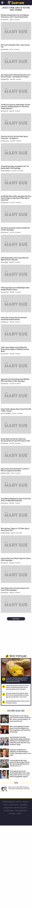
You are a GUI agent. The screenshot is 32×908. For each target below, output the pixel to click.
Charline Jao (5, 19)
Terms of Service (13, 804)
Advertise (25, 801)
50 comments (18, 232)
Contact (19, 813)
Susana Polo (5, 292)
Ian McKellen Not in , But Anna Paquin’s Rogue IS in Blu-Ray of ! (16, 198)
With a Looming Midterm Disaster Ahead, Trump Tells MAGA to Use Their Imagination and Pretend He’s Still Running (20, 729)
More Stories (16, 619)
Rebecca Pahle (6, 473)
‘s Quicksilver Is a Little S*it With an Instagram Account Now (15, 470)
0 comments (17, 19)
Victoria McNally (6, 413)
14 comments (20, 413)
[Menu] (2, 2)
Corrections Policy (8, 810)
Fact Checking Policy (21, 810)
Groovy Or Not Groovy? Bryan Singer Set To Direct (16, 559)
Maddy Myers (5, 79)
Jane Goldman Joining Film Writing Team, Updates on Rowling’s (15, 349)
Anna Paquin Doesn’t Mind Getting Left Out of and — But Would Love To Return (16, 76)
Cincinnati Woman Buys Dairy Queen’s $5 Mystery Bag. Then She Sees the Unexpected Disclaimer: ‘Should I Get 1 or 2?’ (20, 763)
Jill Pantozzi (5, 232)
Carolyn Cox (5, 111)
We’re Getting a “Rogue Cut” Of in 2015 (15, 529)
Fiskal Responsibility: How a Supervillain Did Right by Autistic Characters (14, 259)
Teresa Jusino (5, 141)
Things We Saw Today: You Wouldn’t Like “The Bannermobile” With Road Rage (15, 167)
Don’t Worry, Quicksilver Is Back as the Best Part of (15, 229)
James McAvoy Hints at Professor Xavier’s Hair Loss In (15, 589)
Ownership (12, 813)
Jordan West (5, 49)
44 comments (18, 443)
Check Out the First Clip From (14, 137)
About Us (18, 801)
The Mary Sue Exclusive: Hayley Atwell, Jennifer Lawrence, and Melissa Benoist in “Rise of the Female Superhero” (15, 106)
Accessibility (23, 804)
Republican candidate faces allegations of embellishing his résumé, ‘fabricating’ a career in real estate (20, 752)
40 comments (19, 533)
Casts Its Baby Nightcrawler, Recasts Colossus (15, 289)
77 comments (18, 292)
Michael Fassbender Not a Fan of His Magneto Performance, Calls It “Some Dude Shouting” (15, 16)
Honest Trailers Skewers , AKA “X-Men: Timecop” (16, 410)
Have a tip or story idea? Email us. (18, 787)
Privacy (6, 804)
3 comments (17, 503)
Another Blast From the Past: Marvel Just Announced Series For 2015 (15, 440)
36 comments (18, 383)
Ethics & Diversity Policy (20, 807)
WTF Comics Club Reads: (15, 46)
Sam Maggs (5, 262)
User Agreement (7, 807)
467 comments (20, 170)
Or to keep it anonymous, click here (19, 788)
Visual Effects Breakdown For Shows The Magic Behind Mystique (16, 499)
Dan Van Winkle (6, 171)
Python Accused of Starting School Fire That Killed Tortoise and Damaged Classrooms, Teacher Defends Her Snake (17, 679)
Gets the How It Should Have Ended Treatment (14, 318)
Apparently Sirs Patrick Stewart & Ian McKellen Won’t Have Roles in (15, 380)
